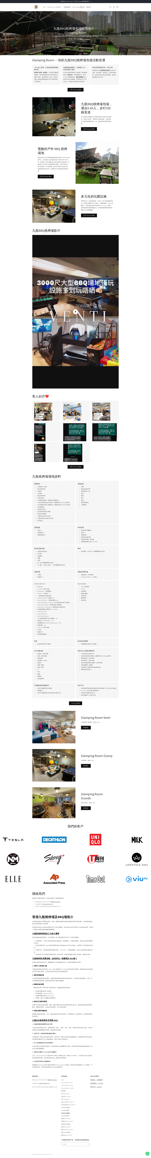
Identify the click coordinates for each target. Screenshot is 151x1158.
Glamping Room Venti (66, 1082)
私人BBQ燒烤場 (65, 1116)
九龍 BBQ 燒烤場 (65, 1113)
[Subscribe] (88, 1144)
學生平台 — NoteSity (96, 1087)
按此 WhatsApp (55, 902)
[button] (54, 7)
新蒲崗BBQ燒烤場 (65, 1124)
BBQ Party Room (65, 1093)
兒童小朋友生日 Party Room (68, 1104)
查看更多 (85, 727)
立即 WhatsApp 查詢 (75, 89)
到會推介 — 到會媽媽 (96, 1080)
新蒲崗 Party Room (66, 1118)
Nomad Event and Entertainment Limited (43, 1154)
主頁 (62, 1080)
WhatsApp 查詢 (75, 703)
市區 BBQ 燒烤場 (65, 1107)
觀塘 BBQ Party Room (66, 1135)
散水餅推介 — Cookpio (96, 1083)
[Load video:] (75, 312)
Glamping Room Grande (67, 1088)
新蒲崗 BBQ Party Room (67, 1121)
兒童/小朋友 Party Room (67, 1102)
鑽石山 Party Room (66, 1127)
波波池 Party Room (66, 1096)
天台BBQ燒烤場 (65, 1110)
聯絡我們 (63, 1091)
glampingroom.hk (48, 904)
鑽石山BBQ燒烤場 (65, 1132)
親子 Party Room (65, 1099)
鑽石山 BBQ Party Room (67, 1129)
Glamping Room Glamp (67, 1085)
